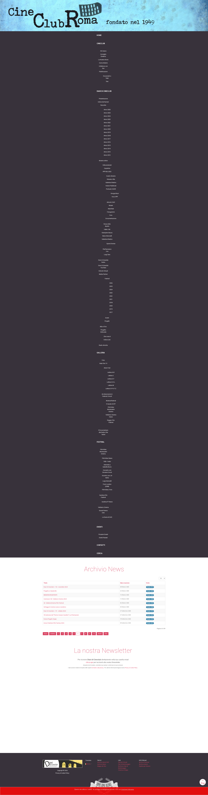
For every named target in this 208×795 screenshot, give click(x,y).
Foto (110, 215)
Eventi (107, 318)
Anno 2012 (107, 155)
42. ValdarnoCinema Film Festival (54, 603)
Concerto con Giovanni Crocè (107, 471)
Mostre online (103, 160)
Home (99, 35)
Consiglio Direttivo (103, 55)
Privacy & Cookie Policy (131, 667)
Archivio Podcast (144, 762)
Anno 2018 (107, 135)
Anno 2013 (107, 152)
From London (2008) (107, 485)
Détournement (107, 165)
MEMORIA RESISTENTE (50, 595)
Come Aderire (103, 63)
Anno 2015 (107, 145)
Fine (106, 633)
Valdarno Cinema (103, 507)
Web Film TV (103, 363)
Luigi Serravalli (107, 481)
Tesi (107, 81)
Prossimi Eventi (103, 534)
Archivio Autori (143, 764)
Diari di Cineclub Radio (103, 261)
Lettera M (111, 385)
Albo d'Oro (103, 326)
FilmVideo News (107, 458)
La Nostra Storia (103, 59)
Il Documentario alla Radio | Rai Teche (103, 432)
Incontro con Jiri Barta (107, 477)
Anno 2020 (107, 129)
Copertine (107, 168)
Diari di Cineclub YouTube (103, 266)
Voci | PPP (115, 197)
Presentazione (103, 98)
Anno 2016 (107, 142)
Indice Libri (107, 340)
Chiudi (123, 789)
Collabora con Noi (103, 67)
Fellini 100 (107, 229)
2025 (110, 286)
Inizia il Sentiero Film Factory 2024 (54, 623)
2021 (110, 299)
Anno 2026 (107, 109)
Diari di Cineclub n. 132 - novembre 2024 (56, 587)
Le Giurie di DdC (107, 517)
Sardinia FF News (107, 502)
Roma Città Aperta (107, 225)
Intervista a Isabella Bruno (107, 466)
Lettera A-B (110, 372)
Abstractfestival (111, 401)
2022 (110, 296)
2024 (110, 289)
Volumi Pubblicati (111, 186)
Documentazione (111, 218)
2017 (110, 312)
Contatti (101, 545)
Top (203, 783)
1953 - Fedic (107, 461)
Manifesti (111, 209)
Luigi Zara (107, 254)
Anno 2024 (107, 116)
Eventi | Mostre (110, 176)
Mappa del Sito (101, 766)
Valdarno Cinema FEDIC (111, 416)
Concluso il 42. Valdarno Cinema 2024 (55, 599)
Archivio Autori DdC (103, 762)
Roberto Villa (111, 179)
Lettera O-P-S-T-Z (111, 388)
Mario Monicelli (107, 236)
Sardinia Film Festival (103, 496)
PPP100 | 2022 (107, 171)
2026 (110, 283)
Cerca (99, 553)
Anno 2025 (107, 113)
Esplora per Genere (144, 766)
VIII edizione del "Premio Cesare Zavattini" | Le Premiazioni (61, 615)
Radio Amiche (103, 345)
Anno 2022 (107, 122)
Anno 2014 (107, 148)
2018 (110, 302)
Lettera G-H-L (111, 382)
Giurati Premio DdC (103, 512)
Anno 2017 (107, 139)
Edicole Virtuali (103, 271)
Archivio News (101, 764)
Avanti (100, 633)
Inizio (45, 633)
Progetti (107, 321)
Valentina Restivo (111, 182)
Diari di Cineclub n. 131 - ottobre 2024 (55, 611)
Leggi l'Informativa (129, 789)
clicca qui (89, 662)
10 (94, 633)
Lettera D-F (110, 379)
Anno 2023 (107, 119)
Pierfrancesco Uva (107, 250)
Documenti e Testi (107, 77)
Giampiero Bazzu (107, 232)
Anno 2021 (107, 126)
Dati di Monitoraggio (124, 764)
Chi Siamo (103, 51)
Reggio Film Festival (111, 421)
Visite (148, 583)
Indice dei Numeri (103, 102)
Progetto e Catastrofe (50, 591)
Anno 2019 (107, 132)
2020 (110, 306)
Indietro (52, 633)
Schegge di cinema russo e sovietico (55, 607)
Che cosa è (107, 336)
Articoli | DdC (111, 202)
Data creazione (124, 583)
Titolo (45, 583)
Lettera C (111, 375)
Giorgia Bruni (115, 193)
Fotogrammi (111, 212)
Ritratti (111, 205)
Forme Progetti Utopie (50, 619)
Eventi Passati (103, 537)
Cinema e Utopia (123, 770)
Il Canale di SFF (111, 404)
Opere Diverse (110, 243)
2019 (110, 309)
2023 (110, 293)
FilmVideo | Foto (107, 489)
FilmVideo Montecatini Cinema (111, 409)
